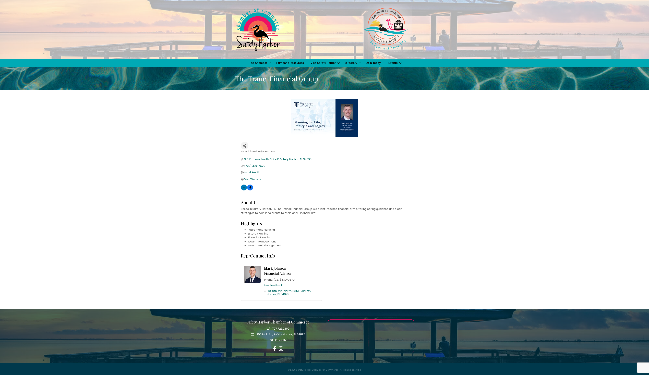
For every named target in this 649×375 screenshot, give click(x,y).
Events (393, 62)
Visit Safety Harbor (323, 62)
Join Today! (373, 62)
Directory (351, 62)
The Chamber (258, 62)
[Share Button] (244, 145)
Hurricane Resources (290, 62)
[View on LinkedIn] (244, 189)
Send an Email (273, 285)
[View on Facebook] (250, 189)
